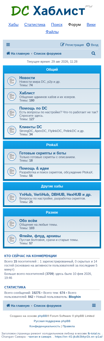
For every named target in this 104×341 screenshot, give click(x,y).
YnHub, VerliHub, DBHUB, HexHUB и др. (55, 194)
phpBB (42, 315)
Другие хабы (52, 186)
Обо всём (28, 221)
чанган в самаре (39, 336)
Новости (27, 78)
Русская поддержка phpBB (52, 321)
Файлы (52, 31)
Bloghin (75, 296)
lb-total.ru (94, 333)
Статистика (34, 24)
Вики (91, 24)
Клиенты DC (30, 127)
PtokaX (52, 145)
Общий (52, 70)
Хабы (13, 24)
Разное (52, 212)
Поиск (56, 24)
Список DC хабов (52, 10)
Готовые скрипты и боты (42, 153)
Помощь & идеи (34, 168)
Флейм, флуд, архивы (40, 236)
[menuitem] (92, 44)
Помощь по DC (33, 108)
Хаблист (27, 93)
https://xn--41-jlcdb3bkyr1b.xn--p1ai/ (79, 336)
